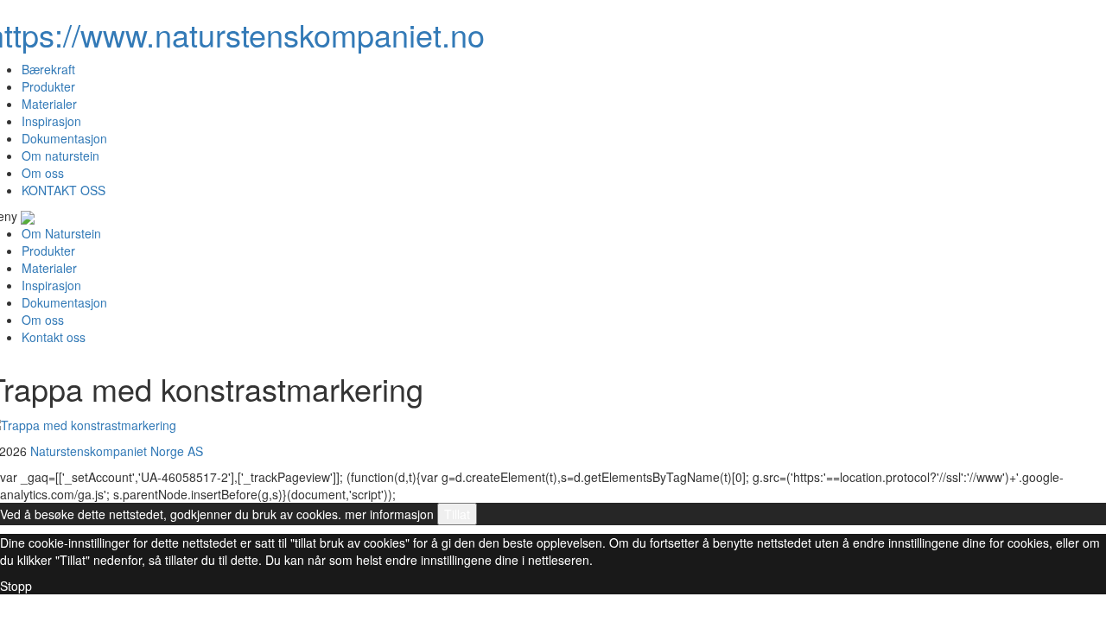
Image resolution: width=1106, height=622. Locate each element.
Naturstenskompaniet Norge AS (116, 451)
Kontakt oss (54, 337)
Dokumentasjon (64, 138)
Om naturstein (60, 155)
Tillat (457, 514)
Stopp (16, 585)
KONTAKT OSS (63, 190)
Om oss (43, 172)
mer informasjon (389, 514)
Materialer (49, 103)
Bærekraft (48, 69)
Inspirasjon (51, 121)
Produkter (48, 86)
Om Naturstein (61, 233)
